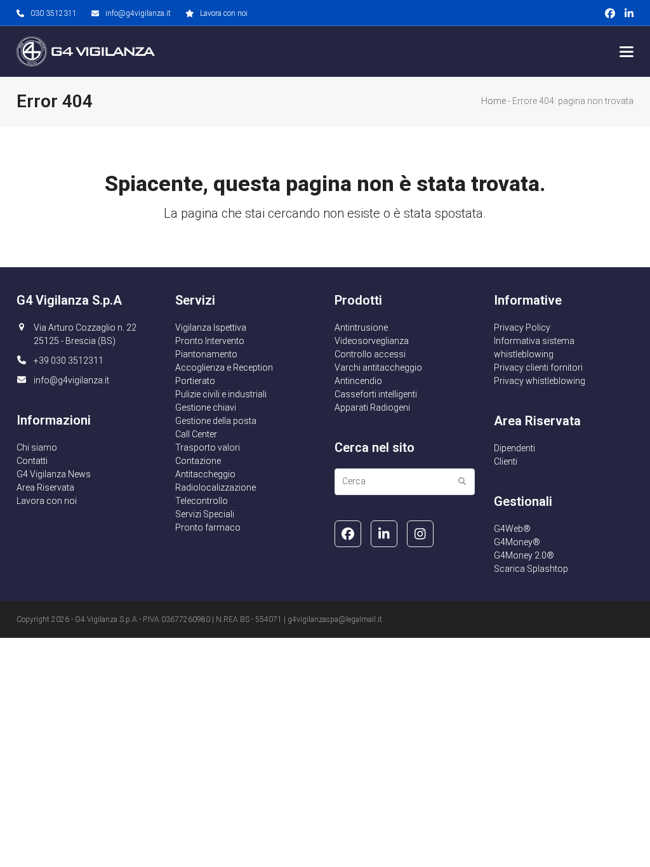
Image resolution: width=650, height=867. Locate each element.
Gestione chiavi (205, 407)
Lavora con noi (224, 13)
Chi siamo (37, 447)
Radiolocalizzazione (215, 487)
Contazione (198, 461)
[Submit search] (462, 481)
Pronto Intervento (209, 341)
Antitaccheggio (205, 474)
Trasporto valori (207, 447)
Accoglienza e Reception (224, 367)
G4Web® (512, 529)
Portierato (195, 381)
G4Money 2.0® (524, 555)
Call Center (196, 434)
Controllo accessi (370, 354)
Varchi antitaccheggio (378, 367)
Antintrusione (361, 327)
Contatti (32, 461)
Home (493, 101)
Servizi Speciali (204, 514)
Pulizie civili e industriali (221, 394)
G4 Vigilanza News (54, 474)
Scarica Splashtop (531, 569)
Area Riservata (45, 487)
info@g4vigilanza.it (138, 13)
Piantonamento (206, 354)
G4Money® (517, 542)
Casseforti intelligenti (376, 394)
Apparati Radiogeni (372, 407)
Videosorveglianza (372, 341)
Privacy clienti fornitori (538, 367)
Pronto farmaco (208, 527)
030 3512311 (53, 13)
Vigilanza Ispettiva (210, 327)
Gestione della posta (215, 421)
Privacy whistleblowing (539, 381)
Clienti (505, 461)
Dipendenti (514, 448)
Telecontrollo (201, 501)
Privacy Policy (522, 327)
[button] (626, 51)
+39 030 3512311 (68, 360)
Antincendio (358, 381)
